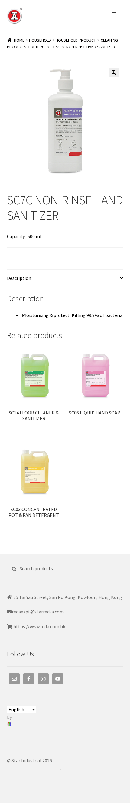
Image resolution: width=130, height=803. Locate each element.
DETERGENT (41, 47)
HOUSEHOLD (40, 40)
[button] (114, 72)
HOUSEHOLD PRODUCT (76, 40)
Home (19, 40)
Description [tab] (19, 278)
